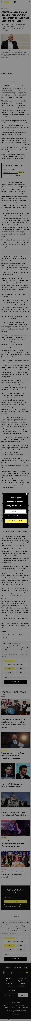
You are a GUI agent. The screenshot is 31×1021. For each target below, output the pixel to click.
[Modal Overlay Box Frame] (15, 510)
